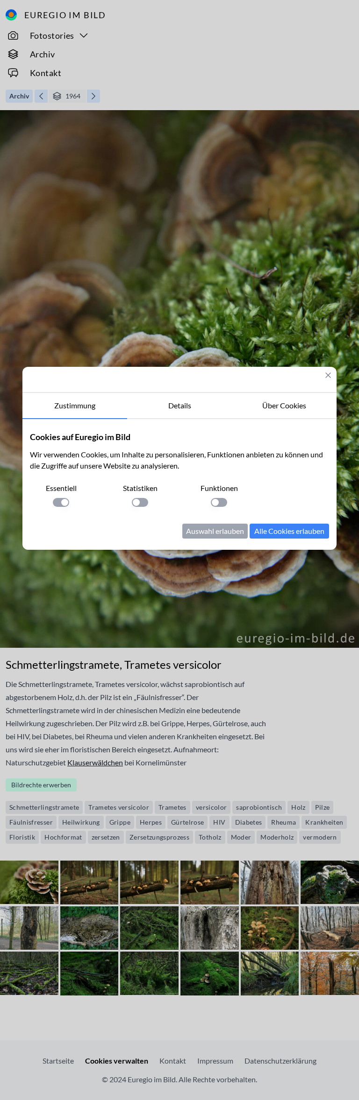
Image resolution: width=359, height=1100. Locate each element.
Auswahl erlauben (215, 530)
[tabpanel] (179, 484)
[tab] (74, 406)
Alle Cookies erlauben (289, 530)
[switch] (61, 502)
